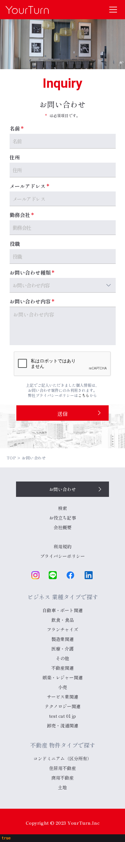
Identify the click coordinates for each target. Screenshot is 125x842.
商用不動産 (62, 777)
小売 (62, 687)
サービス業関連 (62, 696)
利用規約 (62, 546)
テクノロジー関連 (62, 706)
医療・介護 (62, 648)
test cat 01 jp (62, 716)
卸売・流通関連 (62, 725)
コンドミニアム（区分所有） (62, 758)
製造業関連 (62, 639)
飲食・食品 (62, 620)
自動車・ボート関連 (62, 610)
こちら (83, 395)
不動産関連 (62, 668)
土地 (62, 787)
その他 (62, 658)
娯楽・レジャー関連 (62, 677)
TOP (11, 457)
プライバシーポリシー (62, 556)
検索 (62, 508)
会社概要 (62, 527)
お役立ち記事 (62, 517)
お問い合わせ (62, 489)
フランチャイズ (62, 629)
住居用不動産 (62, 768)
